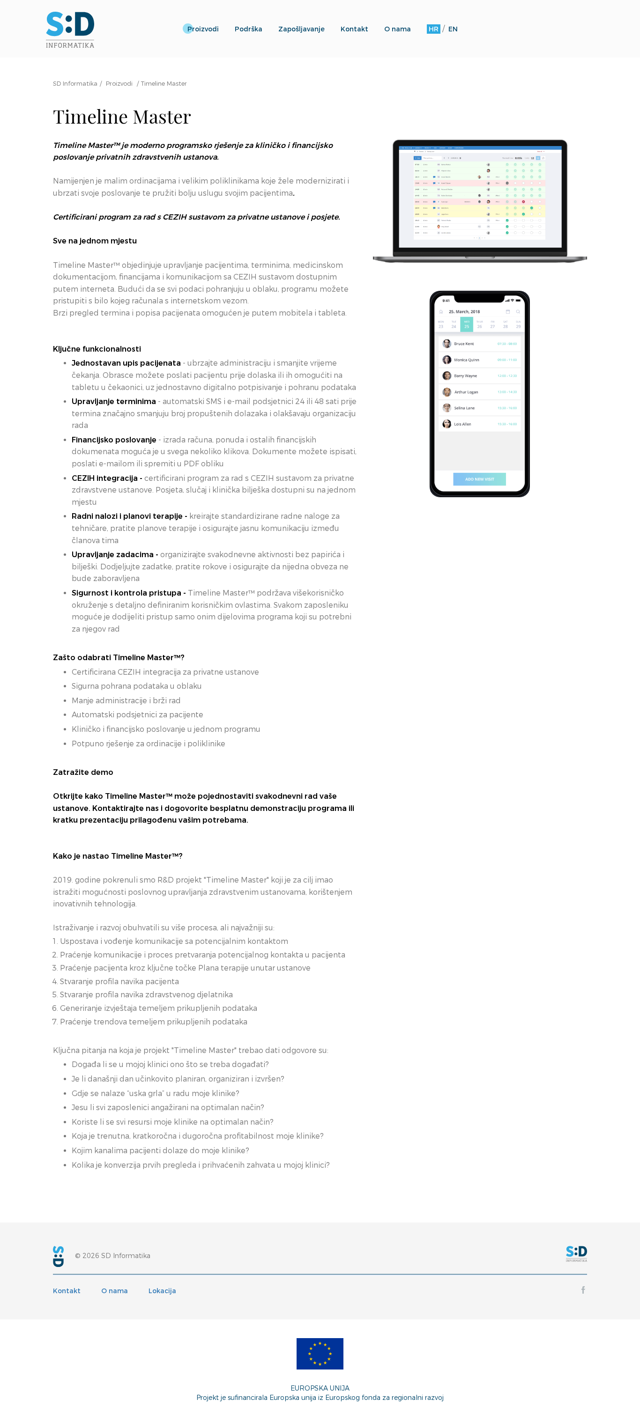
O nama (397, 29)
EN (453, 29)
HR (434, 29)
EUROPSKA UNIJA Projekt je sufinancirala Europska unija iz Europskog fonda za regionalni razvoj (320, 1392)
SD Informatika (75, 83)
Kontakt (354, 29)
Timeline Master (164, 83)
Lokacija (162, 1291)
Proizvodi (203, 29)
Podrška (248, 29)
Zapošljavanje (301, 29)
